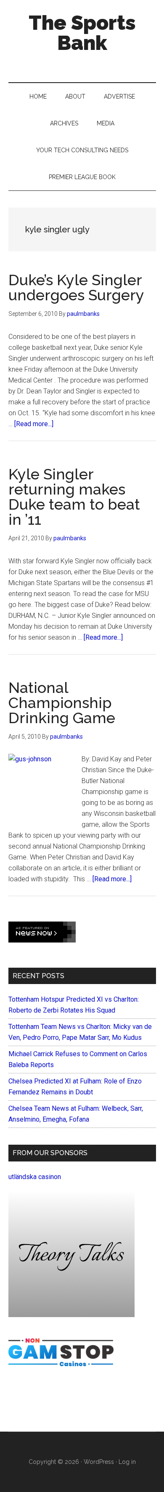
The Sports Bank (82, 33)
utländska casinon (34, 1177)
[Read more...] (33, 424)
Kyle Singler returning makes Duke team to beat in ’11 (74, 496)
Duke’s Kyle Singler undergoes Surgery (76, 287)
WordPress (99, 1461)
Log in (127, 1461)
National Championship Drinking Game (61, 702)
